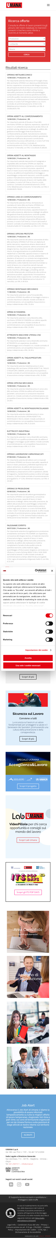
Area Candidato (28, 929)
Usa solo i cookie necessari (28, 665)
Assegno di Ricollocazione (28, 977)
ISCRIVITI (28, 1135)
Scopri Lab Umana (28, 840)
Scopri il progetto (28, 786)
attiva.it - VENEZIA (44, 1236)
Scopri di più (28, 676)
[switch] (49, 623)
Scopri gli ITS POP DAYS (28, 892)
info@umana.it (27, 1164)
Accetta (28, 658)
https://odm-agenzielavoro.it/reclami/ (31, 1219)
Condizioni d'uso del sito (28, 1224)
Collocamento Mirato (28, 1067)
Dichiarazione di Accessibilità (28, 1232)
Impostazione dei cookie (36, 650)
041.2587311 (14, 1164)
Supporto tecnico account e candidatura (27, 1197)
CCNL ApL (42, 1229)
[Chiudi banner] (52, 571)
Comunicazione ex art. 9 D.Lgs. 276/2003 (23, 1227)
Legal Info (11, 1224)
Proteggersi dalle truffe (28, 1199)
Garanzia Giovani (28, 1022)
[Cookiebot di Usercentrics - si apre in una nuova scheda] (35, 570)
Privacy (44, 1224)
